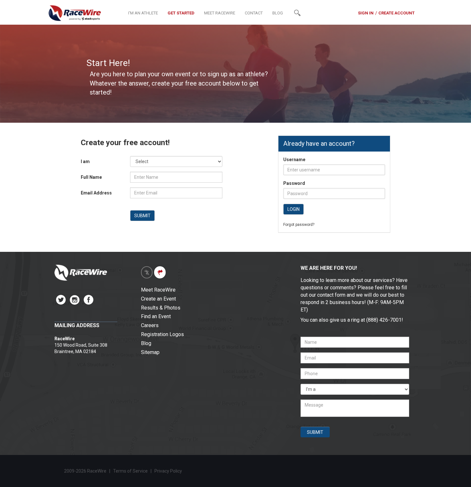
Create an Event (158, 299)
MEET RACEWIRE (219, 13)
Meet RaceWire (158, 290)
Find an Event (156, 316)
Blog (146, 343)
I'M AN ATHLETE (143, 13)
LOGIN (293, 209)
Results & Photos (160, 308)
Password (294, 183)
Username (294, 159)
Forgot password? (298, 224)
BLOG (277, 13)
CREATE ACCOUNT (396, 13)
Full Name (91, 177)
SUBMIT (142, 215)
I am (85, 161)
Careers (150, 325)
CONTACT (254, 13)
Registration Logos (162, 334)
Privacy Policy (168, 471)
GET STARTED (181, 13)
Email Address (96, 192)
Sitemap (150, 352)
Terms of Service (130, 471)
